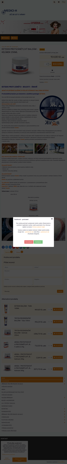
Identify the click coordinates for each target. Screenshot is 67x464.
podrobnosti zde (29, 232)
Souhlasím (38, 242)
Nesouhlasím (28, 242)
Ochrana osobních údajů (38, 227)
